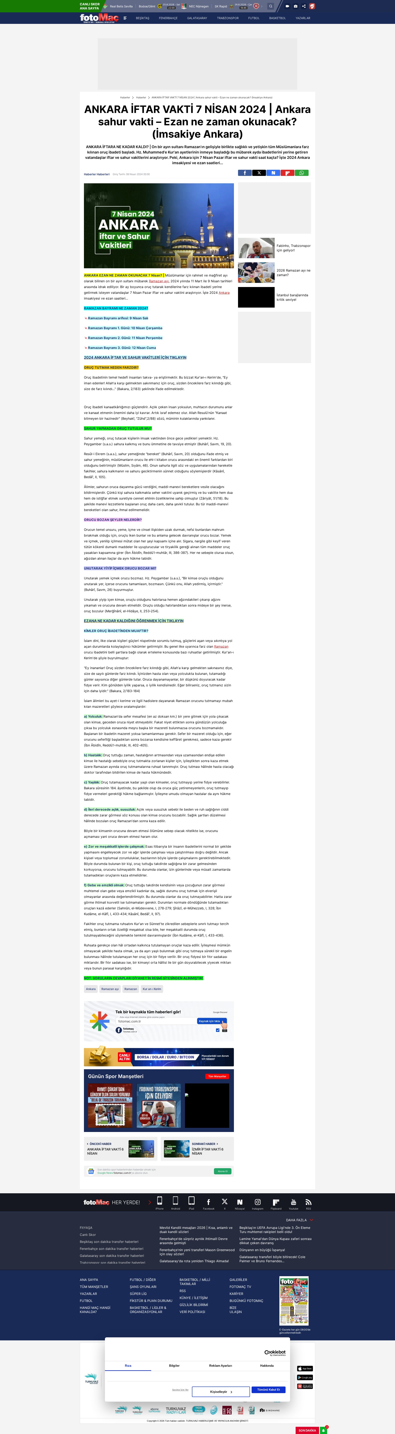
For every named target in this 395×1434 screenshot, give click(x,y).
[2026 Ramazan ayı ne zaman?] (256, 272)
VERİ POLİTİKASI (192, 1312)
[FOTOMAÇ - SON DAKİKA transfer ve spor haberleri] (99, 18)
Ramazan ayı (159, 281)
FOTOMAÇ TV (240, 1287)
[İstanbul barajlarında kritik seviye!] (256, 297)
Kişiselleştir (218, 1391)
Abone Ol (223, 1171)
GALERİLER (238, 1280)
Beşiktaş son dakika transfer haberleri (109, 1242)
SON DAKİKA (307, 1430)
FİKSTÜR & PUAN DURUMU (151, 1301)
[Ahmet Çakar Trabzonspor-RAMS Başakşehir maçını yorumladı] (110, 1105)
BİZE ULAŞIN (236, 1310)
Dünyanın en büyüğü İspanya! (262, 1250)
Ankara (224, 293)
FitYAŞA (86, 1228)
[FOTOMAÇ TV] (287, 6)
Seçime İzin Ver (180, 1390)
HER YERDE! (126, 1202)
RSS (183, 1291)
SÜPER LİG (138, 1294)
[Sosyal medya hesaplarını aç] (304, 6)
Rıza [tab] (128, 1365)
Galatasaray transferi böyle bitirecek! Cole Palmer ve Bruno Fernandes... (272, 1259)
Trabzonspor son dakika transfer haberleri (112, 1263)
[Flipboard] (287, 173)
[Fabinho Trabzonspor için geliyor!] (158, 1105)
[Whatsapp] (302, 173)
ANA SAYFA (89, 1280)
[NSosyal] (273, 173)
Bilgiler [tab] (174, 1365)
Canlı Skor (88, 1235)
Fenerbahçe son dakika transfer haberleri (111, 1249)
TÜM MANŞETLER (94, 1287)
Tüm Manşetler (217, 1076)
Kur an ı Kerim (152, 989)
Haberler (125, 97)
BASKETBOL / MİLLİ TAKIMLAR (195, 1282)
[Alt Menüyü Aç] (125, 18)
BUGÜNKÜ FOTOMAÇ (246, 1301)
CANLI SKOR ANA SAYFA (90, 6)
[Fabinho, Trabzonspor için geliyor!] (256, 248)
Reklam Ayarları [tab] (220, 1365)
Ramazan (221, 646)
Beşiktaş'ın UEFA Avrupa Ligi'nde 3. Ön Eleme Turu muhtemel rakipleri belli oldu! (274, 1230)
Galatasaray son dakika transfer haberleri (112, 1256)
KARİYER (236, 1294)
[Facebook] (245, 173)
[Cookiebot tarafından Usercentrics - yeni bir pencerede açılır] (268, 1353)
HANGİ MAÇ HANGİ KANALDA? (95, 1310)
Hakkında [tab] (267, 1365)
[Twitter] (259, 173)
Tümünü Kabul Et (268, 1389)
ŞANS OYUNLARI (143, 1287)
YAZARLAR (88, 1294)
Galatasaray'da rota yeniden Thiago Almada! (194, 1261)
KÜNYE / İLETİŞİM (194, 1298)
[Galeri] (296, 6)
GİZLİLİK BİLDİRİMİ (194, 1305)
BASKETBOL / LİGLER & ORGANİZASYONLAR (148, 1310)
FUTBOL (86, 1301)
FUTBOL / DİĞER (143, 1280)
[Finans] (159, 1056)
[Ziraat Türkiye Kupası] (312, 6)
